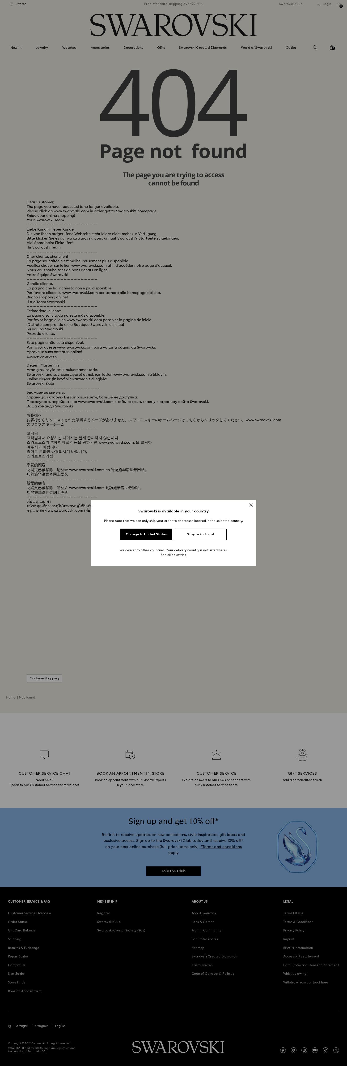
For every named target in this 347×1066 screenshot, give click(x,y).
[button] (251, 505)
